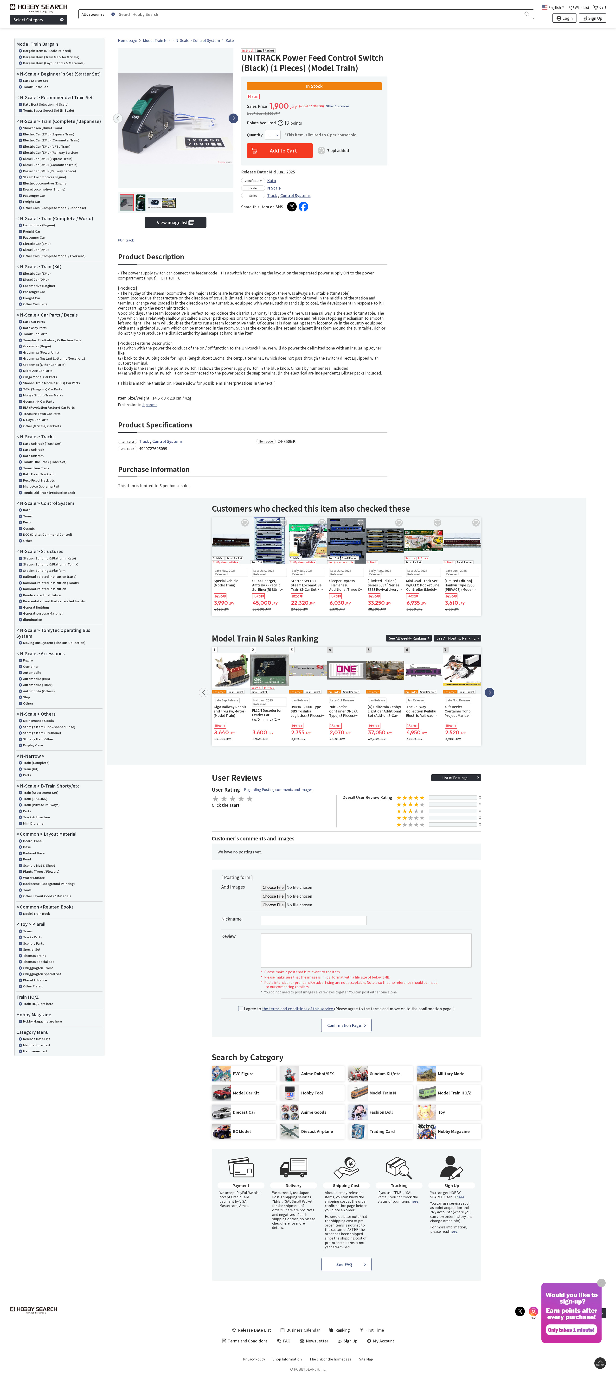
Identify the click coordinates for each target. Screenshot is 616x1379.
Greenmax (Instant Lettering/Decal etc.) (54, 358)
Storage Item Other (38, 739)
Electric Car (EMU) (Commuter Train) (51, 140)
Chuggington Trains (38, 968)
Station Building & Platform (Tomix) (50, 564)
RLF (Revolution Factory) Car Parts (49, 407)
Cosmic (29, 528)
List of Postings (455, 777)
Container (30, 666)
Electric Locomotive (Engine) (45, 183)
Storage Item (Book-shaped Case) (49, 726)
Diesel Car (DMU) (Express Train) (47, 158)
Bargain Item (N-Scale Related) (47, 50)
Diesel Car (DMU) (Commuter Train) (50, 164)
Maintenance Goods (38, 720)
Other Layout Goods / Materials (47, 896)
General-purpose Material (43, 613)
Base (27, 847)
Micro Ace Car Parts (37, 370)
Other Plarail (33, 986)
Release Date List (36, 1038)
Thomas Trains (34, 955)
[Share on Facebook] (303, 206)
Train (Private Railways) (41, 804)
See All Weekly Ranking (407, 638)
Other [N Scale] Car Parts (42, 426)
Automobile (32, 672)
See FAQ (344, 1264)
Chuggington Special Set (42, 974)
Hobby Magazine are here (42, 1021)
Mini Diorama (33, 823)
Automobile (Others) (39, 691)
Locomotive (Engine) (39, 225)
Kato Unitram (33, 455)
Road (27, 859)
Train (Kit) (30, 769)
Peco (27, 522)
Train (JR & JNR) (35, 798)
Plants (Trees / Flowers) (41, 871)
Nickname (231, 918)
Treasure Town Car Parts (42, 413)
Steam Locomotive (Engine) (44, 177)
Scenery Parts (33, 943)
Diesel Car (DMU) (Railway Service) (49, 171)
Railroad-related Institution (44, 588)
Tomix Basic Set (35, 86)
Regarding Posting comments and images (278, 789)
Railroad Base (34, 853)
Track (272, 195)
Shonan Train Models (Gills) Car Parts (51, 383)
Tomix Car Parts (35, 333)
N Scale (274, 188)
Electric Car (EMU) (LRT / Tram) (47, 146)
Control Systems (295, 195)
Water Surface (34, 877)
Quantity (255, 134)
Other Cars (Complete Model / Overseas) (54, 256)
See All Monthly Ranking (456, 638)
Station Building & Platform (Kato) (49, 558)
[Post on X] (292, 206)
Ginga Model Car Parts (40, 377)
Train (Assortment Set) (40, 792)
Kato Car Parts (34, 321)
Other (27, 540)
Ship (26, 697)
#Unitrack (126, 240)
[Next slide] (233, 118)
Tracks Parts (32, 937)
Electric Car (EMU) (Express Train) (48, 134)
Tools (27, 890)
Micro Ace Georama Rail (41, 486)
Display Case (33, 745)
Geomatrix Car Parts (38, 401)
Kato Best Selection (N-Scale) (46, 104)
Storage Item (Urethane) (42, 733)
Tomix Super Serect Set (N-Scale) (48, 110)
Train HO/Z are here (38, 1003)
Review (228, 936)
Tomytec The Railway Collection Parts (52, 340)
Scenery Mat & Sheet (39, 865)
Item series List (35, 1051)
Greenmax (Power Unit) (41, 352)
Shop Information (287, 1359)
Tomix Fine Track (36, 468)
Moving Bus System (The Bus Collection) (54, 642)
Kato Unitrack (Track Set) (42, 443)
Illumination (32, 619)
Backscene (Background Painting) (49, 883)
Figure (28, 660)
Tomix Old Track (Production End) (49, 492)
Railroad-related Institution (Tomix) (51, 582)
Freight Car (31, 201)
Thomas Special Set (38, 961)
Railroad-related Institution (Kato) (50, 576)
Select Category (28, 19)
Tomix (28, 516)
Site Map (366, 1359)
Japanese (149, 404)
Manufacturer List (36, 1045)
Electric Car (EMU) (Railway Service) (50, 152)
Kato (26, 510)
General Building (36, 607)
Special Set (31, 949)
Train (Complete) (36, 762)
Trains (28, 931)
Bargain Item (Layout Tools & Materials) (54, 63)
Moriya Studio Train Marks (43, 395)
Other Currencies (337, 106)
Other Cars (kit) (35, 304)
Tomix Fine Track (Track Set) (45, 461)
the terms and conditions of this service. (298, 1008)
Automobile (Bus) (36, 678)
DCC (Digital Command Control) (47, 534)
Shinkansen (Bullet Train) (42, 128)
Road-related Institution (42, 595)
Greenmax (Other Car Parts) (44, 364)
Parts (27, 775)
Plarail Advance (35, 980)
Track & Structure (36, 817)
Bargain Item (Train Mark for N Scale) (51, 57)
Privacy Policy (254, 1359)
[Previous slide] (118, 118)
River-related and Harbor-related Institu (54, 601)
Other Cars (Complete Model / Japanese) (54, 207)
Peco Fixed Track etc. (39, 480)
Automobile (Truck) (38, 684)
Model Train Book (36, 913)
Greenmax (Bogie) (37, 346)
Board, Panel (33, 841)
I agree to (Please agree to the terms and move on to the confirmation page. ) (349, 1008)
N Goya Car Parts (35, 419)
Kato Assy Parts (35, 327)
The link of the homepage (330, 1359)
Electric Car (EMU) (37, 243)
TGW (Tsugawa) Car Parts (42, 389)
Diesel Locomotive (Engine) (44, 189)
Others (28, 703)
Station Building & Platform (44, 570)
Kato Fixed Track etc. (39, 474)
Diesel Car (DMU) (36, 249)
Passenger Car (34, 195)
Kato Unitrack (33, 449)
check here (281, 1223)
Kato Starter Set (35, 80)
